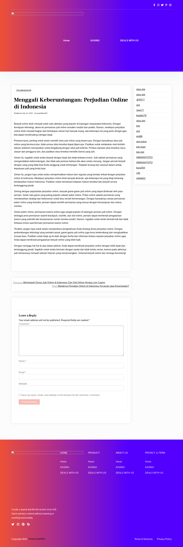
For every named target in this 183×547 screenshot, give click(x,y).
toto (138, 126)
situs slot (140, 89)
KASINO (95, 40)
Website (23, 384)
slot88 (139, 136)
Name (22, 361)
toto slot (140, 152)
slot (138, 105)
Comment (24, 324)
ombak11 (141, 178)
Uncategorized (23, 90)
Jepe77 (140, 110)
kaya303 (140, 168)
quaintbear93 (42, 113)
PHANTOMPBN (36, 539)
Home (66, 40)
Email (22, 372)
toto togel (141, 147)
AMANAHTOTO (144, 157)
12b (138, 173)
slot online (141, 141)
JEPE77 (140, 100)
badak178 (141, 115)
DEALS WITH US (129, 40)
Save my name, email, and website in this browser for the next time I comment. (60, 395)
